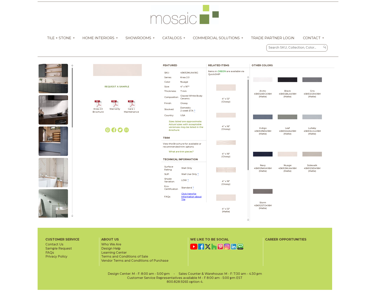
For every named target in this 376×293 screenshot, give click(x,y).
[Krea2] (98, 106)
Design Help (111, 248)
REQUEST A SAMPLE (117, 86)
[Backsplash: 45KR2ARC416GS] (53, 124)
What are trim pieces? (181, 151)
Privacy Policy (56, 256)
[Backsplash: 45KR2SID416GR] (53, 93)
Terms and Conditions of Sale (124, 256)
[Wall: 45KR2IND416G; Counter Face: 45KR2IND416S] (53, 156)
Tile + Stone (59, 38)
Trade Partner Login (272, 38)
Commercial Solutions (216, 38)
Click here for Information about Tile (191, 196)
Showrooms (138, 38)
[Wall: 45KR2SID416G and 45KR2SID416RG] (53, 187)
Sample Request (58, 248)
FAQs (49, 252)
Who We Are (111, 244)
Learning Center (114, 252)
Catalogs (172, 38)
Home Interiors (98, 38)
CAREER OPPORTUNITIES (285, 239)
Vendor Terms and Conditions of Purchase (134, 260)
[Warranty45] (115, 106)
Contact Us (54, 244)
